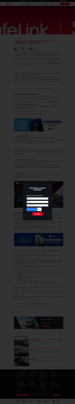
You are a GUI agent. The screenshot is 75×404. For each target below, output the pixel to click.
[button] (50, 186)
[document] (37, 202)
